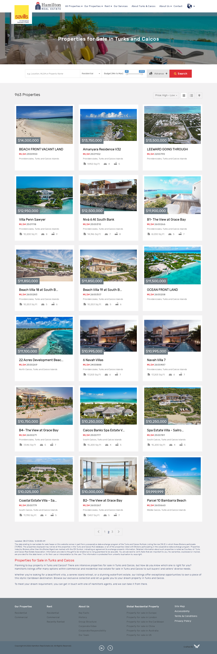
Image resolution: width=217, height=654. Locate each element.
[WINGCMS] (198, 646)
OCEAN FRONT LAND (162, 290)
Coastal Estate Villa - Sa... (38, 500)
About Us (164, 6)
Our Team (84, 635)
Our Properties (92, 6)
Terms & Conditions (186, 616)
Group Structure (87, 622)
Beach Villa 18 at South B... (38, 290)
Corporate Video (88, 626)
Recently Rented (56, 622)
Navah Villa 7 (156, 360)
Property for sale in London (142, 617)
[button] (91, 74)
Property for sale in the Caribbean (145, 622)
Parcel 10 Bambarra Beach (166, 500)
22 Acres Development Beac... (41, 360)
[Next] (119, 532)
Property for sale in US (139, 635)
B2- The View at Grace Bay (102, 500)
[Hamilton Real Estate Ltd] (21, 13)
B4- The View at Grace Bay (38, 430)
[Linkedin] (101, 648)
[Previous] (98, 532)
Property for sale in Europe (141, 613)
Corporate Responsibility (92, 630)
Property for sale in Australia (142, 630)
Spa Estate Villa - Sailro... (165, 430)
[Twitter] (110, 648)
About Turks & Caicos (143, 6)
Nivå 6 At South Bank (98, 219)
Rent (107, 6)
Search (182, 73)
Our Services (121, 6)
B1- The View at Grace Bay (166, 219)
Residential (21, 613)
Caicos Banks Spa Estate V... (104, 430)
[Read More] (45, 125)
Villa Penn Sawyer (32, 219)
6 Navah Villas (93, 360)
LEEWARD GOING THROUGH (167, 149)
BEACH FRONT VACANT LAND (41, 149)
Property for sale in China (141, 626)
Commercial (21, 617)
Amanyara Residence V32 (102, 149)
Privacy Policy (183, 621)
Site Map (180, 606)
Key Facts (84, 613)
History (83, 617)
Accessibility (182, 611)
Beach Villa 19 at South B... (102, 290)
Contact (178, 6)
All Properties (72, 6)
